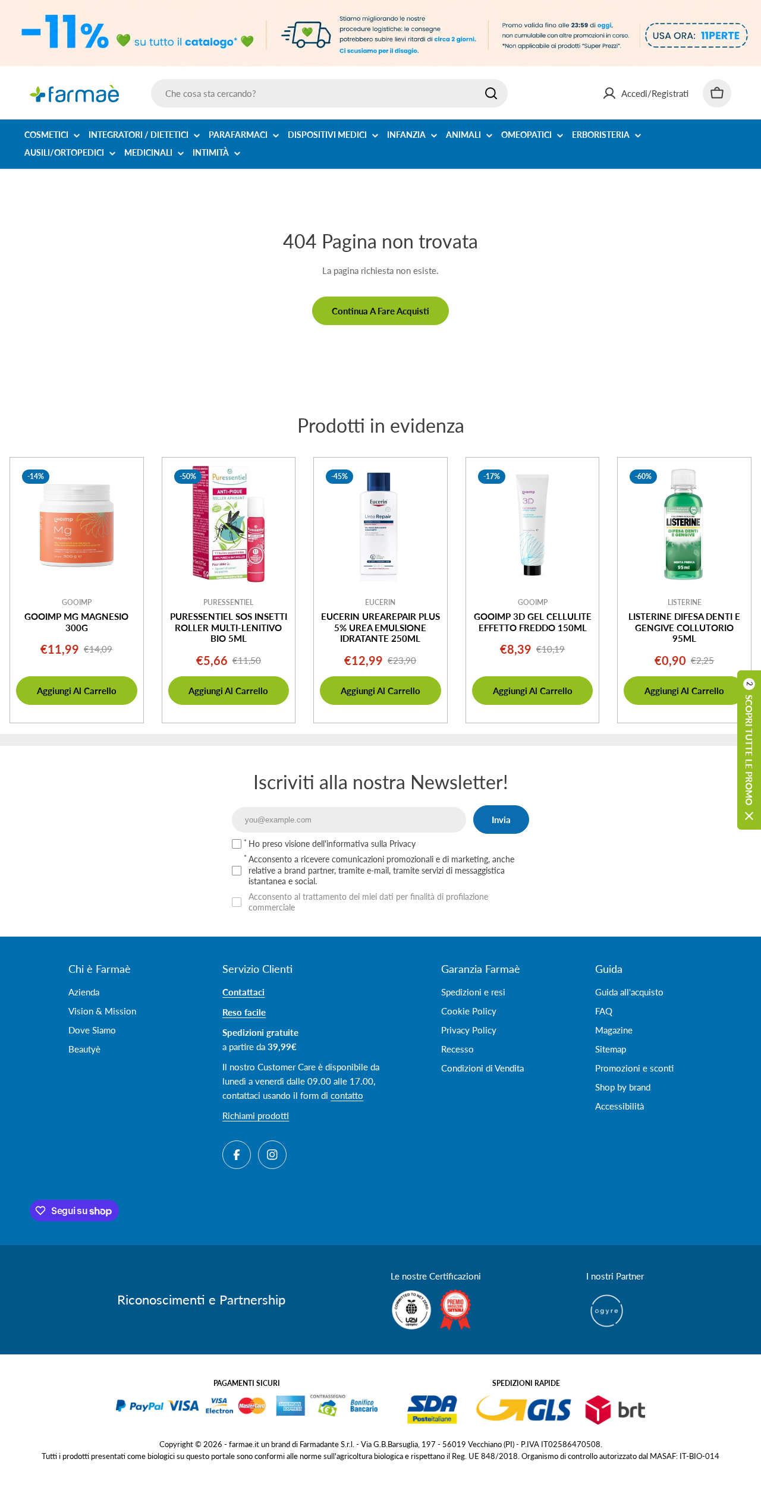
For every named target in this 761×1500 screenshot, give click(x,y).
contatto (347, 1095)
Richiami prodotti (255, 1115)
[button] (749, 750)
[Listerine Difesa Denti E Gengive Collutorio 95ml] (684, 524)
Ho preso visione (332, 844)
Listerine (685, 602)
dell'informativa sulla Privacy (364, 844)
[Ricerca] (491, 93)
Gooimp (77, 602)
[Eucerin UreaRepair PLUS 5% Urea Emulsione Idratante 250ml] (380, 524)
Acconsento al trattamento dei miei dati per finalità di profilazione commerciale (368, 901)
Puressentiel (228, 602)
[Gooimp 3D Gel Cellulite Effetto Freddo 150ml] (532, 524)
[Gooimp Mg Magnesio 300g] (76, 524)
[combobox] (329, 93)
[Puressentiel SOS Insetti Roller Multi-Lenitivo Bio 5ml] (229, 524)
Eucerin (380, 602)
